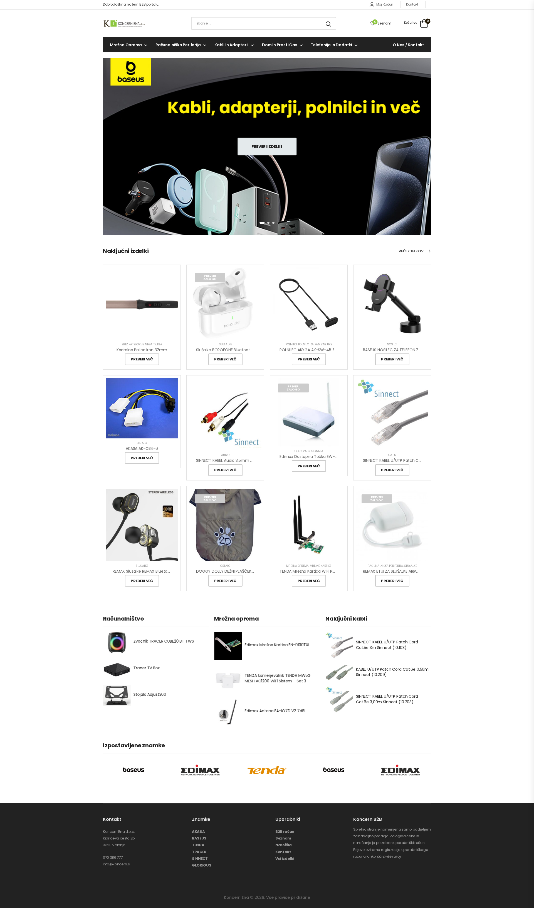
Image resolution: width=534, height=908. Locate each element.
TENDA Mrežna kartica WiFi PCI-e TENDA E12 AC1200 (327, 571)
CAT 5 (392, 455)
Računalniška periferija (178, 45)
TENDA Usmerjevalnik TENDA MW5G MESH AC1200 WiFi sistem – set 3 (278, 678)
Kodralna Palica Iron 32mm (142, 350)
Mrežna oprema (126, 45)
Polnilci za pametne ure (315, 344)
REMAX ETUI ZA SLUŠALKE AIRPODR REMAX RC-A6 (407, 571)
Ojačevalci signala (309, 451)
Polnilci (291, 344)
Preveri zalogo (210, 277)
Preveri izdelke (267, 146)
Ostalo (142, 443)
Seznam (283, 838)
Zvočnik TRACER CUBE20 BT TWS (164, 641)
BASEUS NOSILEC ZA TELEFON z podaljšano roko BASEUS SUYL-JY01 (423, 350)
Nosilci (392, 344)
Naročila (283, 845)
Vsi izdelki (284, 858)
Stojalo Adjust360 (150, 694)
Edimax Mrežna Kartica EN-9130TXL (277, 645)
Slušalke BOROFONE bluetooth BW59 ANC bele (239, 350)
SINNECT (200, 858)
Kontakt (412, 4)
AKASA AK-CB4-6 (142, 448)
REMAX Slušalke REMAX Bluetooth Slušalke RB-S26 (159, 571)
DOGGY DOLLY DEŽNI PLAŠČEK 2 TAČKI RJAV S (238, 571)
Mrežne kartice (320, 566)
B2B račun (284, 831)
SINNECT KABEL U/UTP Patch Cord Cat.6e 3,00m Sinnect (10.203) (387, 699)
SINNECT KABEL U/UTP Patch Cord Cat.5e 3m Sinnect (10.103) (387, 644)
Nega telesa (153, 344)
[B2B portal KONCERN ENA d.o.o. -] (124, 23)
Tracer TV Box (147, 668)
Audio (225, 455)
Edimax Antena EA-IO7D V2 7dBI (275, 711)
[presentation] (262, 222)
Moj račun (384, 4)
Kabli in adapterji (231, 45)
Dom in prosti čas (279, 45)
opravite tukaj (388, 856)
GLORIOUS (201, 865)
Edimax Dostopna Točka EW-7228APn (315, 456)
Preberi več (142, 359)
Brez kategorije (133, 344)
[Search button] (329, 23)
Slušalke (225, 344)
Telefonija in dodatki (331, 45)
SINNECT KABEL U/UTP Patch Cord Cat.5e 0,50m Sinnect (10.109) (423, 460)
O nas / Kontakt (408, 45)
